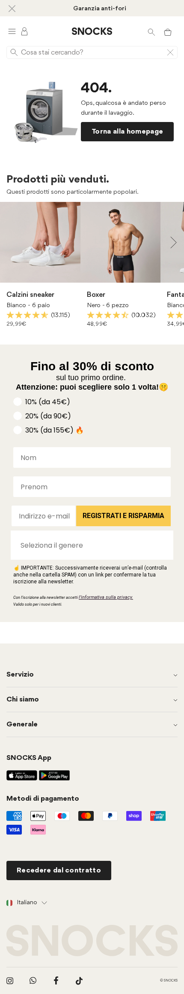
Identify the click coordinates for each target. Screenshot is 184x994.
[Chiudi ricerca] (170, 52)
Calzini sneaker (30, 295)
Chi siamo (22, 699)
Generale (22, 724)
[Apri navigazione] (12, 31)
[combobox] (89, 545)
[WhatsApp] (33, 980)
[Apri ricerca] (151, 31)
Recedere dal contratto (59, 870)
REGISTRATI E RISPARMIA (123, 516)
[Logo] (92, 31)
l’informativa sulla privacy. (106, 597)
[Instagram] (9, 980)
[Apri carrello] (167, 31)
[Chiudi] (12, 8)
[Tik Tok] (79, 980)
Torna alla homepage (127, 131)
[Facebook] (56, 980)
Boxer (96, 295)
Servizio (20, 674)
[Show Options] (162, 545)
